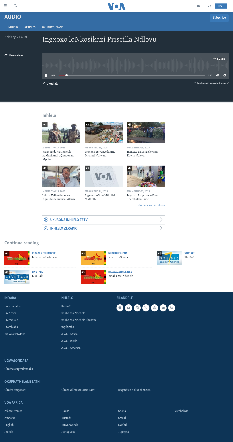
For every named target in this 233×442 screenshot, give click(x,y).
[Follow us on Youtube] (128, 307)
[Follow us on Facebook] (119, 307)
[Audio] (209, 6)
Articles (29, 27)
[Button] (14, 56)
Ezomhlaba (11, 327)
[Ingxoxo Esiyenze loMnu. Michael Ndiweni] (104, 132)
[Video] (198, 6)
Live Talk (37, 272)
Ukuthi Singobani (15, 390)
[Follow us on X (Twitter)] (145, 307)
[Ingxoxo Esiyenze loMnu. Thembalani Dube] (146, 176)
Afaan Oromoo (13, 411)
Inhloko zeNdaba (14, 334)
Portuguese (68, 432)
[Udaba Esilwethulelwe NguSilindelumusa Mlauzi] (61, 176)
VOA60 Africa (69, 334)
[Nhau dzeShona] (93, 258)
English (9, 425)
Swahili (123, 425)
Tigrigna (123, 432)
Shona (122, 411)
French (8, 432)
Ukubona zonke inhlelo (151, 205)
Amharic (9, 418)
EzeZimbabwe (13, 306)
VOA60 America (70, 348)
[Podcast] (154, 307)
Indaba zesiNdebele (44, 253)
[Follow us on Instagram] (137, 307)
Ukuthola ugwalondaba (18, 369)
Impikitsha (67, 327)
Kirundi (66, 418)
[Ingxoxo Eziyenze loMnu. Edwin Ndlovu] (146, 132)
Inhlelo (13, 27)
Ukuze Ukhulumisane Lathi (78, 390)
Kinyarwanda (69, 425)
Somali (122, 418)
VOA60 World (69, 341)
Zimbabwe (181, 411)
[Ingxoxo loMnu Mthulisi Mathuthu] (104, 176)
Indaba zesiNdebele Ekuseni (78, 320)
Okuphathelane (52, 27)
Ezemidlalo (11, 320)
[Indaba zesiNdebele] (16, 258)
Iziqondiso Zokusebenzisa (134, 390)
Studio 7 (189, 253)
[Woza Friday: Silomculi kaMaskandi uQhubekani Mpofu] (61, 132)
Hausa (65, 411)
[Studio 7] (169, 258)
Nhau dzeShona (117, 253)
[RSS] (171, 307)
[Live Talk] (16, 277)
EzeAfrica (10, 313)
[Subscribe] (163, 307)
